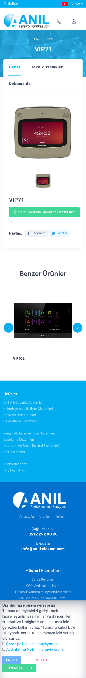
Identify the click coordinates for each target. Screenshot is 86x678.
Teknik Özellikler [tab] (47, 67)
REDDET (41, 660)
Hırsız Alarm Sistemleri (20, 421)
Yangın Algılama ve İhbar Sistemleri (29, 433)
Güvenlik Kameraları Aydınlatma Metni (43, 592)
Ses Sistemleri (14, 452)
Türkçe (75, 4)
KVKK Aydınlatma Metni (43, 586)
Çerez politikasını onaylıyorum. (32, 644)
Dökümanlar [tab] (20, 83)
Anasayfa (26, 517)
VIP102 (19, 359)
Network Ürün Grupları (19, 415)
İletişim (13, 4)
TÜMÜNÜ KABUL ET (19, 668)
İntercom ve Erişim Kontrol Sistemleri (31, 446)
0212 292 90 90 (43, 534)
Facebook (39, 233)
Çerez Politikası (43, 580)
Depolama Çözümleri (18, 440)
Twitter (61, 233)
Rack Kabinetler (15, 464)
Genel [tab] (14, 67)
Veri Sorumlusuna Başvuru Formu (43, 598)
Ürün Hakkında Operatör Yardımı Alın (46, 212)
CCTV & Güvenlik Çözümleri (23, 403)
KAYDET (11, 660)
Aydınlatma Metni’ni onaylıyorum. (35, 649)
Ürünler (44, 517)
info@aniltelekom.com (43, 549)
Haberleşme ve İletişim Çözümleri (28, 409)
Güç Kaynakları (14, 470)
